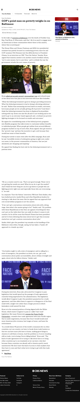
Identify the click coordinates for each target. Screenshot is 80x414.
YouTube (18, 378)
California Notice (37, 380)
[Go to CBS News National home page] (34, 9)
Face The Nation (6, 18)
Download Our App (54, 382)
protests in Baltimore (19, 38)
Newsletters (52, 378)
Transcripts (27, 14)
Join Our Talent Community (69, 383)
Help (66, 386)
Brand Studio (52, 385)
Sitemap (51, 387)
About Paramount (70, 378)
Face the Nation (6, 14)
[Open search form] (77, 9)
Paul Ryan (7, 353)
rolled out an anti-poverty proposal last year (21, 96)
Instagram (19, 382)
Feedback (68, 388)
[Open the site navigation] (12, 9)
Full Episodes (18, 14)
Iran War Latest (4, 380)
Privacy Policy (36, 378)
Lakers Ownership (5, 385)
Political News (4, 378)
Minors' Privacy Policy (39, 387)
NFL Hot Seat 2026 (5, 382)
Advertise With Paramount (72, 380)
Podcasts (51, 380)
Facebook (19, 380)
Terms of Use (36, 385)
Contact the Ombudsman (72, 390)
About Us (34, 14)
